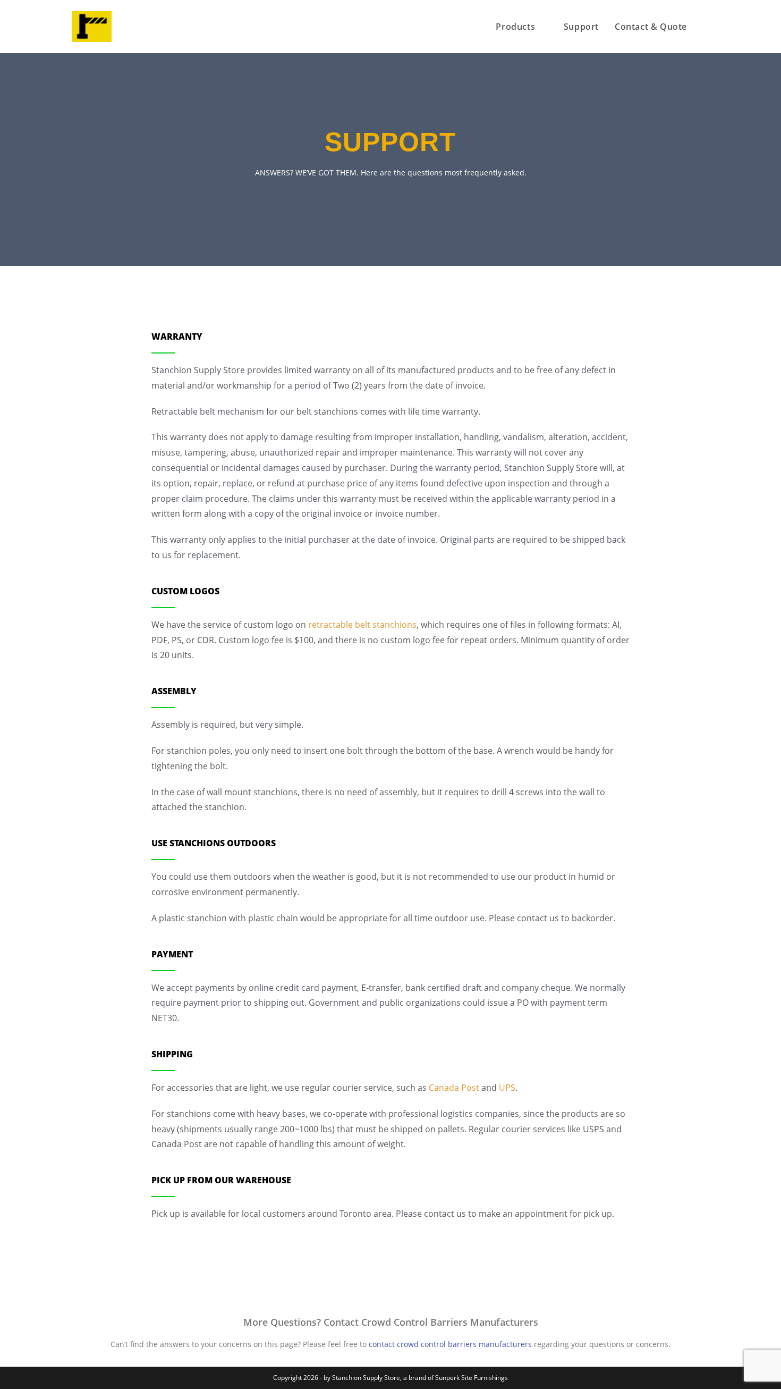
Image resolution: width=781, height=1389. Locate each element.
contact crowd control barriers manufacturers (450, 1344)
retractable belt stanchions (362, 624)
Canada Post (454, 1087)
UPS (507, 1087)
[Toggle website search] (706, 26)
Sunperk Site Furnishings (471, 1377)
